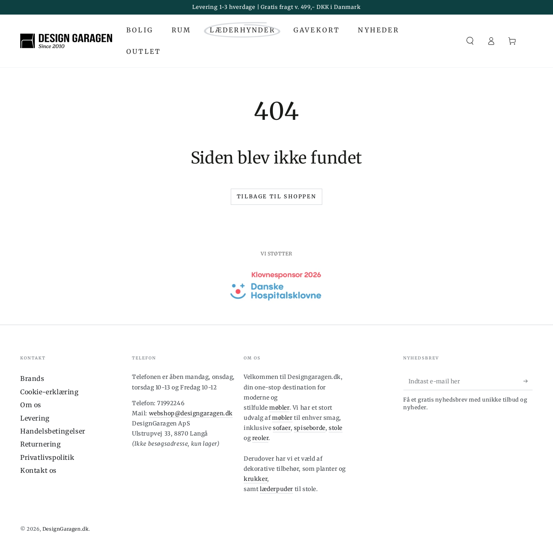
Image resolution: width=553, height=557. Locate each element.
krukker (255, 479)
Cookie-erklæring (49, 392)
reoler (260, 438)
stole (335, 428)
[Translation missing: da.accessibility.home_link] (66, 41)
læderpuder (276, 489)
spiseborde (309, 428)
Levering (35, 418)
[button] (470, 41)
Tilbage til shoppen (276, 196)
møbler (279, 407)
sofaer (282, 428)
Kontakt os (38, 470)
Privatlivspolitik (47, 457)
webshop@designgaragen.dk (191, 413)
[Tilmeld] (528, 381)
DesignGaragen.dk (66, 529)
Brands (32, 378)
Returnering (40, 444)
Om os (30, 405)
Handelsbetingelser (52, 431)
